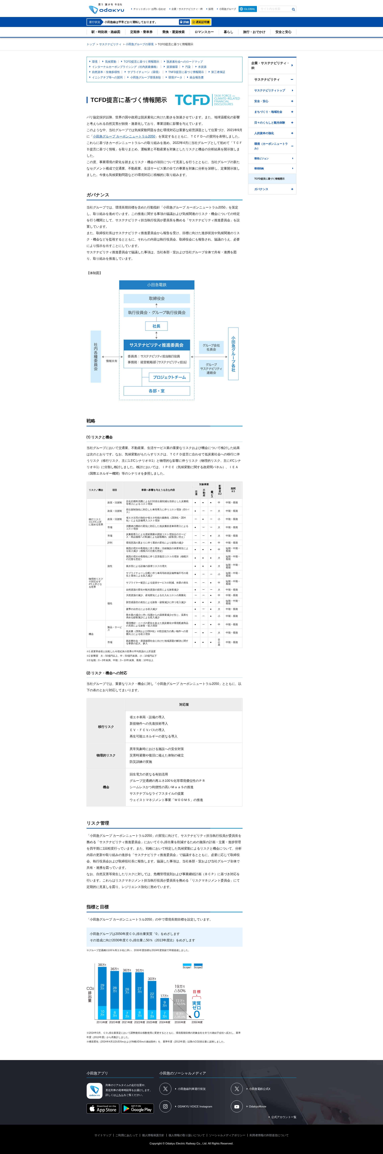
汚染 (188, 66)
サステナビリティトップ (269, 90)
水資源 (202, 66)
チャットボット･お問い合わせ (149, 9)
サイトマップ (103, 1135)
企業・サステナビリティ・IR (187, 9)
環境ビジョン (261, 158)
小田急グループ (227, 9)
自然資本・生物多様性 (106, 72)
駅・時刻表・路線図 (106, 32)
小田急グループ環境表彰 (145, 77)
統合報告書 (197, 77)
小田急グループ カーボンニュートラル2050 (124, 136)
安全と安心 (283, 32)
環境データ (175, 77)
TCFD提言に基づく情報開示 (141, 61)
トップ (91, 44)
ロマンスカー (204, 32)
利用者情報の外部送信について (269, 1135)
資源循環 (172, 66)
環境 (95, 61)
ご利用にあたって (126, 1135)
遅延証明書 (203, 22)
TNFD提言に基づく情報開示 (186, 72)
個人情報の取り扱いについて (187, 1135)
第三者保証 (218, 72)
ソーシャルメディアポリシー (227, 1135)
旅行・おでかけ (254, 32)
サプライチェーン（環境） (144, 72)
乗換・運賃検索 (173, 32)
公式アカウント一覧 (283, 1117)
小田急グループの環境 (140, 44)
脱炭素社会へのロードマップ (185, 61)
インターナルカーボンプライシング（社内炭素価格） (125, 66)
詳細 (186, 22)
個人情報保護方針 (153, 1135)
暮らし (228, 32)
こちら (120, 1094)
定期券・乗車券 (141, 32)
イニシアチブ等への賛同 (107, 77)
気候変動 (110, 61)
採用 (210, 9)
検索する (293, 9)
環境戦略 (259, 168)
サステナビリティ (110, 44)
